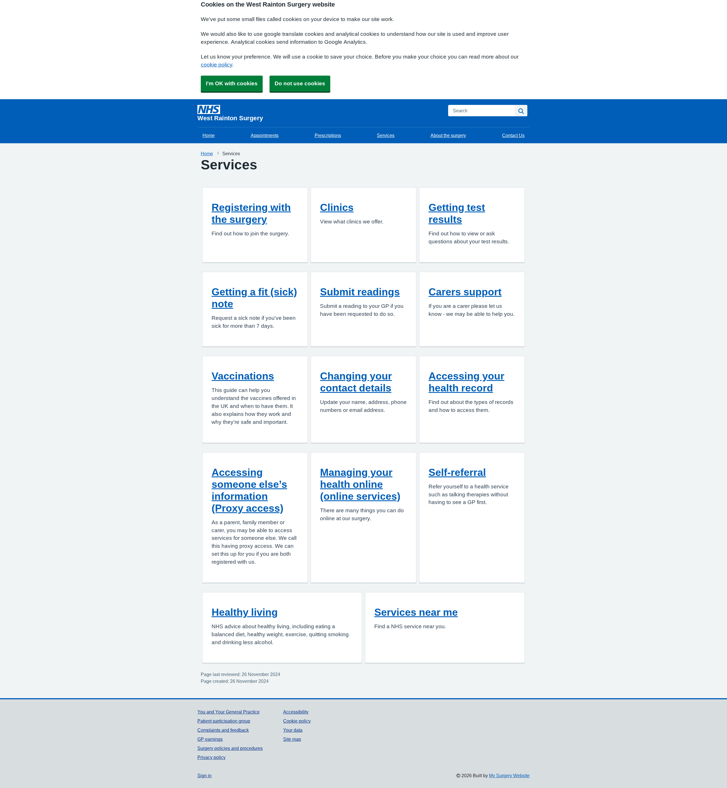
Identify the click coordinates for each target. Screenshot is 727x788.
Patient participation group (223, 721)
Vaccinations (243, 376)
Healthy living (245, 612)
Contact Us (513, 135)
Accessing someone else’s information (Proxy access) (249, 490)
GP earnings (210, 739)
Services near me (416, 612)
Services (385, 135)
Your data (292, 730)
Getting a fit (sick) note (254, 298)
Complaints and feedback (223, 730)
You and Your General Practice (228, 712)
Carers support (465, 292)
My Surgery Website (509, 775)
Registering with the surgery (251, 213)
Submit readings (360, 292)
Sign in (204, 775)
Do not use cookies (300, 83)
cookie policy (216, 64)
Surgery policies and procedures (230, 748)
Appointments (265, 135)
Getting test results (457, 213)
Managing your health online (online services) (360, 484)
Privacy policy (211, 757)
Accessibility (295, 712)
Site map (292, 739)
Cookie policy (297, 721)
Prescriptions (328, 135)
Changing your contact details (356, 382)
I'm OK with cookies (232, 83)
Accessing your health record (466, 382)
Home (208, 135)
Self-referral (457, 472)
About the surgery (448, 135)
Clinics (337, 207)
